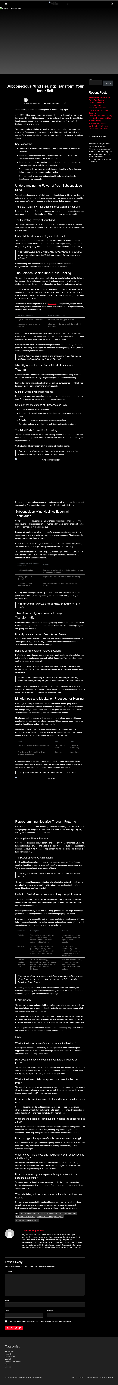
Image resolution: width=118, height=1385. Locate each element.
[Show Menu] (6, 3)
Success (8, 1367)
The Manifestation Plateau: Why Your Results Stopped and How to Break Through (100, 118)
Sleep (7, 1364)
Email (8, 1311)
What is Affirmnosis (106, 1377)
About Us (74, 1377)
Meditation (8, 1359)
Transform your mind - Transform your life (30, 1377)
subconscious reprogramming (27, 1220)
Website (50, 1311)
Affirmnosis (13, 1377)
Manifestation (10, 1356)
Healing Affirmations (28, 1213)
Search (91, 79)
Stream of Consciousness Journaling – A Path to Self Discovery (98, 110)
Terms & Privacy (92, 1377)
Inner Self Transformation (47, 1213)
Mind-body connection (67, 1213)
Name (8, 1300)
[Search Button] (112, 3)
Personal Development (52, 103)
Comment (9, 1271)
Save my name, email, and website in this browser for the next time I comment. (40, 1321)
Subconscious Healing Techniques (50, 1217)
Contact (81, 1377)
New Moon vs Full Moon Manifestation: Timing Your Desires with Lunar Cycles (98, 126)
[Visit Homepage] (59, 3)
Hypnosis (8, 1354)
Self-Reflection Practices (25, 1217)
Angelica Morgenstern (33, 103)
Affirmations (9, 1351)
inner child (52, 303)
